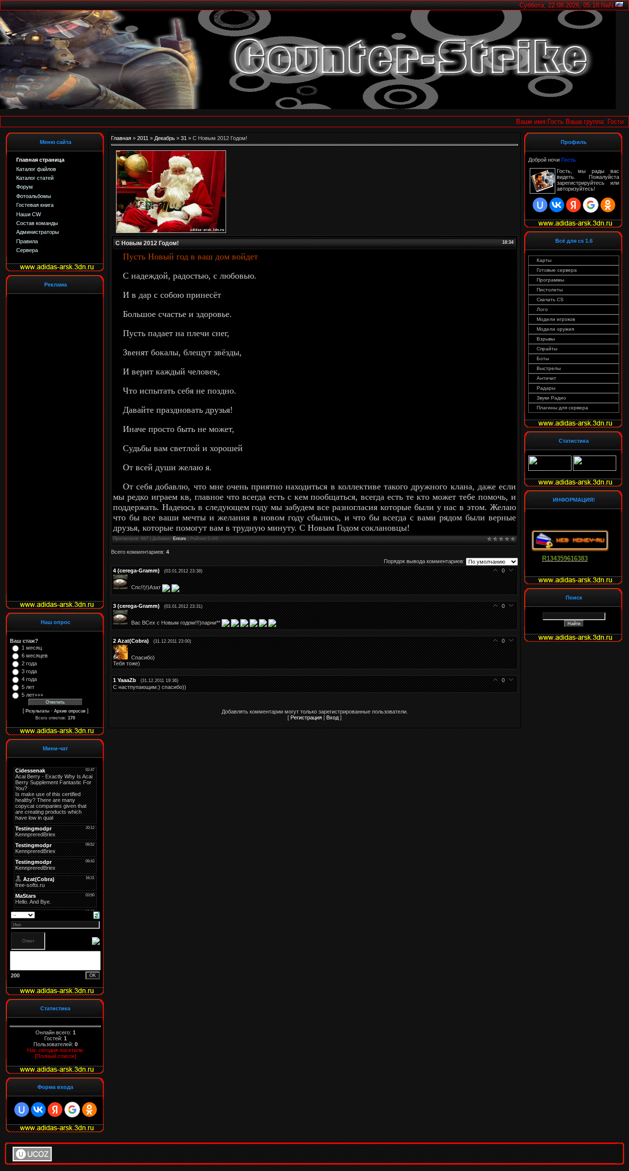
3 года (29, 671)
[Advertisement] (49, 446)
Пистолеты (550, 289)
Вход (332, 717)
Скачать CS (550, 299)
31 (184, 138)
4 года (29, 679)
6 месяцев (35, 655)
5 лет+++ (32, 695)
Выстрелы (549, 368)
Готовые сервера (557, 270)
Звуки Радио (551, 397)
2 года (29, 663)
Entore (179, 538)
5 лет (28, 687)
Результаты (37, 711)
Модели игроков (556, 319)
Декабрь (164, 138)
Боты (543, 358)
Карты (544, 260)
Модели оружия (555, 329)
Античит (546, 378)
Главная (121, 138)
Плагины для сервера (562, 407)
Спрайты (547, 348)
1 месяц (32, 648)
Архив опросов (70, 711)
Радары (546, 388)
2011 (142, 138)
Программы (550, 280)
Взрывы (546, 339)
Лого (542, 309)
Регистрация (306, 717)
